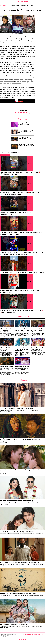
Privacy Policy (29, 634)
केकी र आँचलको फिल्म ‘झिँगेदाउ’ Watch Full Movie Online (14, 624)
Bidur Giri (11, 106)
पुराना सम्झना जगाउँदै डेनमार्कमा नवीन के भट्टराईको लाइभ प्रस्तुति (26, 123)
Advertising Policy (34, 634)
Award (7, 106)
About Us (43, 634)
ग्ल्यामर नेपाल (26, 13)
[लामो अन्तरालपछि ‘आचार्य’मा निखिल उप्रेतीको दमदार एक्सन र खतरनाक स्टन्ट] (14, 132)
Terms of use (24, 634)
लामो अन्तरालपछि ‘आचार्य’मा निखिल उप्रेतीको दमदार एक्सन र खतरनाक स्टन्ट (25, 132)
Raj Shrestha (24, 106)
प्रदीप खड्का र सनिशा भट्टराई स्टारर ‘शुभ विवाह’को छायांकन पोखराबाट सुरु (16, 501)
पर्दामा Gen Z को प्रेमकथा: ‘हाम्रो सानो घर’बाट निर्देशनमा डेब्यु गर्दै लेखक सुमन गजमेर (18, 593)
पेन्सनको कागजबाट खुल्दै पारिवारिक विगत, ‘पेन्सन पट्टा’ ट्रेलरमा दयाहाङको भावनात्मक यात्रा (26, 146)
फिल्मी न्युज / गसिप (6, 5)
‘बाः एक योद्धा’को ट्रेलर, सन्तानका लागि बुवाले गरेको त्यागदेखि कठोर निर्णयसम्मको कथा (19, 563)
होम (0, 5)
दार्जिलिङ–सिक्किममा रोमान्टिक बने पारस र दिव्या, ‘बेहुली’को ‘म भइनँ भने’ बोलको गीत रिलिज (20, 470)
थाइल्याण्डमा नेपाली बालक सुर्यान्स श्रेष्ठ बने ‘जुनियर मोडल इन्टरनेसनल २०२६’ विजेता (25, 139)
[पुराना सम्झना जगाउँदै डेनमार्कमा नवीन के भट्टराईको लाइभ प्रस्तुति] (14, 124)
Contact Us (39, 634)
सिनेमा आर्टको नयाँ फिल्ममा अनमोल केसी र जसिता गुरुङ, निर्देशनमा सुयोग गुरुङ (17, 532)
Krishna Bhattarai (17, 106)
